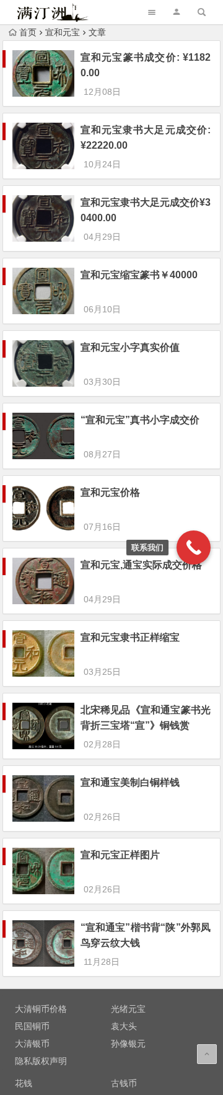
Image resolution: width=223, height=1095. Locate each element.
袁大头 (124, 1026)
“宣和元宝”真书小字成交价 (140, 420)
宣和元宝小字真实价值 (130, 347)
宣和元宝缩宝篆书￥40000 (139, 275)
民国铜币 (32, 1026)
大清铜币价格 (41, 1009)
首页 (28, 32)
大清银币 (32, 1044)
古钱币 (124, 1083)
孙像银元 (128, 1044)
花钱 (23, 1083)
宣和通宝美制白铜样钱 (130, 782)
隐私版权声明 (41, 1061)
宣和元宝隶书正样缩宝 (130, 637)
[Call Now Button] (194, 547)
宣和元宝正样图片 (120, 855)
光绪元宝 (128, 1009)
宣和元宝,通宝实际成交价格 (141, 565)
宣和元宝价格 (110, 492)
